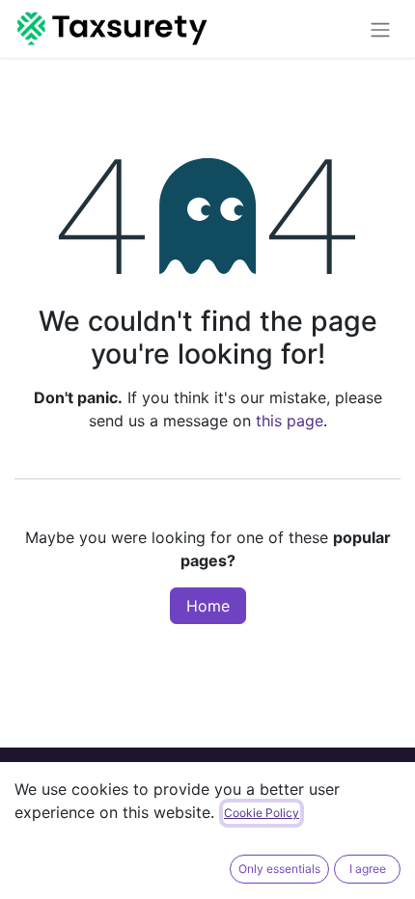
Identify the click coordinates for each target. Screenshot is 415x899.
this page (289, 420)
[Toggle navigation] (380, 29)
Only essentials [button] (279, 868)
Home (208, 605)
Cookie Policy (261, 812)
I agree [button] (367, 868)
